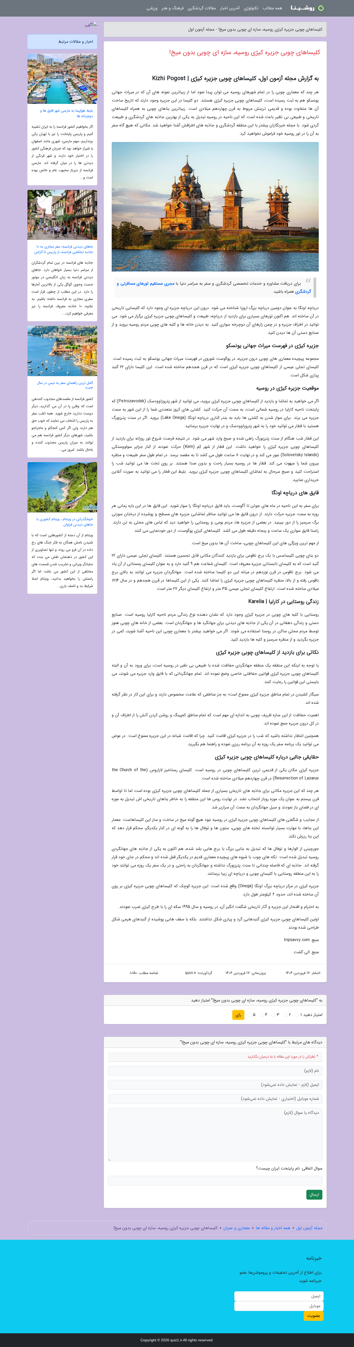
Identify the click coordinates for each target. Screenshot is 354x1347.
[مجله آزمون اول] (307, 8)
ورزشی (152, 8)
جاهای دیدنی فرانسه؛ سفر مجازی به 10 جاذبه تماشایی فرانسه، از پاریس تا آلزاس (63, 249)
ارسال (314, 1194)
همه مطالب (272, 8)
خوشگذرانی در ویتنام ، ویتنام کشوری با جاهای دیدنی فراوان (65, 522)
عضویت (313, 1316)
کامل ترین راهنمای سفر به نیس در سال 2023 (65, 385)
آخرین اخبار (230, 8)
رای (238, 1015)
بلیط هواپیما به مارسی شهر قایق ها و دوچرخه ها (66, 113)
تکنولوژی (251, 8)
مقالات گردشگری (202, 8)
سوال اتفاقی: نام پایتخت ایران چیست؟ (289, 1168)
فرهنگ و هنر (172, 8)
